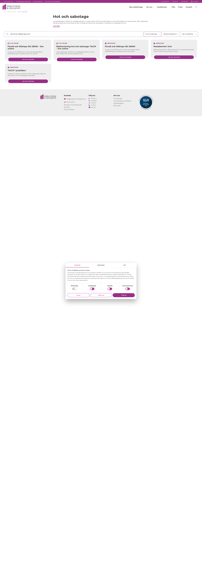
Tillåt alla (123, 295)
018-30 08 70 (70, 102)
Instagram (94, 100)
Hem (5, 11)
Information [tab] (101, 265)
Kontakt (189, 7)
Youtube (93, 107)
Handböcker (184, 1)
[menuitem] (194, 1)
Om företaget (117, 98)
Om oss (149, 7)
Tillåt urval (101, 295)
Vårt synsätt (117, 105)
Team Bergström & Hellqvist (122, 101)
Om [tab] (124, 265)
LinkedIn (93, 105)
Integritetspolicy (118, 103)
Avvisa (78, 295)
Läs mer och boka (28, 59)
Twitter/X (93, 103)
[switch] (92, 289)
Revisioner (175, 1)
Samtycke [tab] (77, 265)
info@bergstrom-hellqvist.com (76, 99)
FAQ (173, 7)
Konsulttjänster (165, 1)
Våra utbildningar (136, 7)
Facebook (94, 98)
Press (180, 7)
